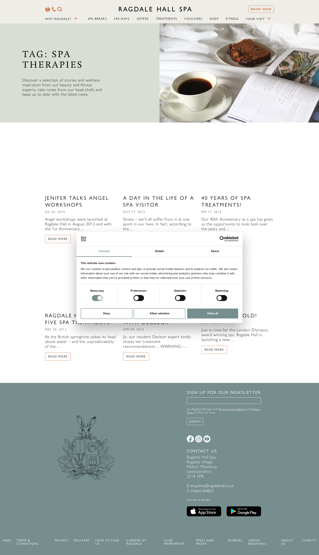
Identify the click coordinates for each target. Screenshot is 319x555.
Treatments (166, 18)
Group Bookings (257, 542)
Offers (143, 18)
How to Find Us (107, 542)
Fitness (232, 18)
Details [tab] (159, 251)
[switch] (138, 298)
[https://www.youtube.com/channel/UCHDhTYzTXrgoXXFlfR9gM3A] (206, 438)
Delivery (82, 540)
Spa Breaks (97, 18)
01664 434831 (202, 490)
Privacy (62, 540)
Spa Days (121, 18)
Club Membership (174, 542)
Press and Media (205, 542)
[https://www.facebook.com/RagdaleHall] (190, 438)
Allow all (212, 313)
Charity (309, 540)
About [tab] (215, 251)
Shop (214, 18)
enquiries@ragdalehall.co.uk (212, 485)
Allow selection (159, 313)
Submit (195, 421)
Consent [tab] (104, 251)
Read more (58, 239)
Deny (106, 313)
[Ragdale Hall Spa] (155, 9)
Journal (235, 540)
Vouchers (193, 18)
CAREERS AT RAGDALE (136, 542)
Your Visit (255, 19)
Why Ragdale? (58, 19)
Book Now (261, 9)
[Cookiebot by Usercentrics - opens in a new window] (222, 239)
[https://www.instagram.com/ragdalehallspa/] (198, 438)
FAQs (7, 540)
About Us (287, 542)
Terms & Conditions (28, 542)
